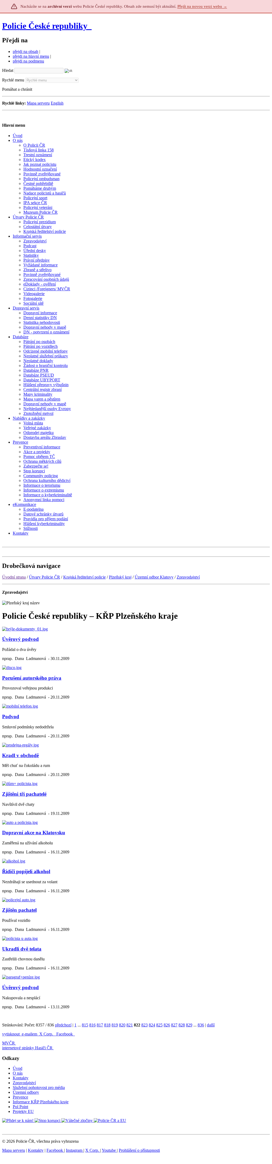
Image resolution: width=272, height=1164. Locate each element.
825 (159, 1025)
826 (167, 1025)
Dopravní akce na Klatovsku (33, 832)
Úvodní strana (14, 577)
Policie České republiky (44, 26)
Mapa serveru (38, 103)
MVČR (8, 1043)
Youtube (109, 1150)
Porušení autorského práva (31, 678)
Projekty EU (23, 1111)
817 (100, 1025)
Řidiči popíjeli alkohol (26, 871)
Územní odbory (26, 1092)
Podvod (10, 716)
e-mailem (29, 1034)
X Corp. (46, 1034)
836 (201, 1025)
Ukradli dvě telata (21, 949)
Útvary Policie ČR (44, 577)
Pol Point (20, 1106)
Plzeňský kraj (120, 577)
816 (92, 1025)
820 (122, 1025)
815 (85, 1025)
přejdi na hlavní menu (31, 56)
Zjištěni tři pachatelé (24, 794)
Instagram (74, 1150)
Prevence (20, 1097)
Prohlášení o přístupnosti (139, 1150)
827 (174, 1025)
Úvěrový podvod (20, 639)
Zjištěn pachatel (19, 910)
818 (107, 1025)
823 (144, 1025)
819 (115, 1025)
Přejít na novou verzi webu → (202, 6)
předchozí (63, 1025)
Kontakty (20, 1078)
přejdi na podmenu (28, 61)
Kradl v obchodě (20, 755)
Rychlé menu (13, 80)
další (211, 1025)
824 (152, 1025)
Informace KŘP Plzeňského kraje (41, 1102)
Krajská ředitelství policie (84, 577)
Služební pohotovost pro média (39, 1087)
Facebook (65, 1034)
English (57, 103)
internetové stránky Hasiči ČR (27, 1048)
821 (129, 1025)
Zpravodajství (188, 577)
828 (181, 1025)
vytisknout (11, 1034)
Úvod (17, 1068)
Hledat (7, 70)
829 (189, 1025)
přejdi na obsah (25, 51)
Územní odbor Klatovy (154, 577)
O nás (18, 1073)
